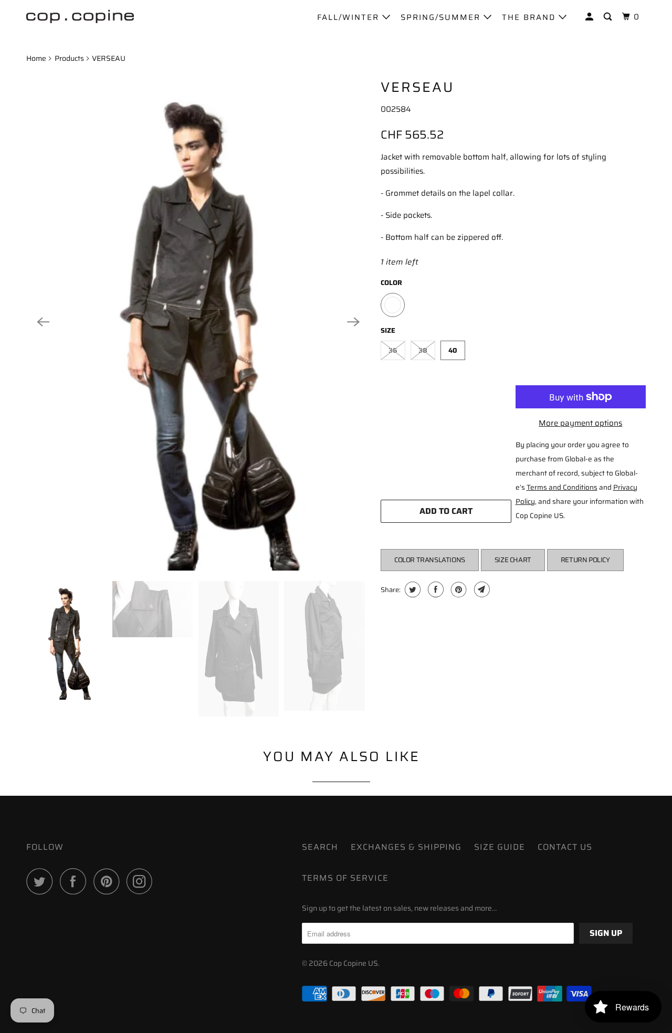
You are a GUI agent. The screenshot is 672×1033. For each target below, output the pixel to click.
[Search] (609, 17)
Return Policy (585, 559)
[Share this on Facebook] (434, 589)
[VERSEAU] (198, 322)
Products (69, 58)
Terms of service (345, 877)
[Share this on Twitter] (411, 589)
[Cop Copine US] (80, 15)
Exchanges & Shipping (406, 846)
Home (36, 58)
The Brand (530, 17)
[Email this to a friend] (480, 589)
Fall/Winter (349, 17)
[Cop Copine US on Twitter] (42, 881)
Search (320, 846)
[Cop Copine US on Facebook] (75, 881)
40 (452, 350)
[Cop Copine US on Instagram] (142, 881)
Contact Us (565, 846)
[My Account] (590, 17)
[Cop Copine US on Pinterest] (108, 881)
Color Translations (429, 559)
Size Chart (513, 559)
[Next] (353, 321)
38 (422, 350)
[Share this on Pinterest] (457, 589)
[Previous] (43, 321)
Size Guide (499, 846)
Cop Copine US (353, 963)
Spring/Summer (442, 17)
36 (392, 350)
